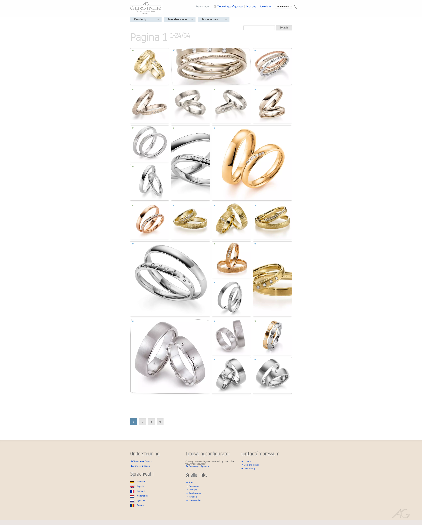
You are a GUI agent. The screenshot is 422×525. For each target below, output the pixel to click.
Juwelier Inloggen (141, 466)
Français (141, 491)
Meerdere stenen (178, 19)
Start (191, 482)
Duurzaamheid (195, 500)
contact (247, 461)
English (140, 486)
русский (141, 500)
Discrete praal (210, 19)
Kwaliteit (193, 497)
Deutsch (141, 481)
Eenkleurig (140, 19)
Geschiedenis (195, 493)
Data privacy (249, 468)
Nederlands (142, 496)
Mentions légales (251, 465)
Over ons (251, 6)
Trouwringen (203, 6)
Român (140, 505)
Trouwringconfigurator (230, 6)
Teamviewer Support (142, 461)
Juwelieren (265, 6)
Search (283, 27)
